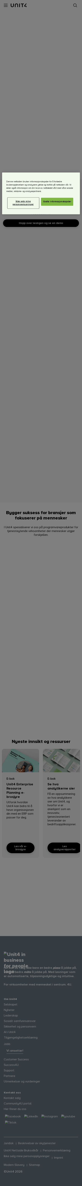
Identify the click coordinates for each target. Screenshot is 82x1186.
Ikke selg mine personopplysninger (23, 203)
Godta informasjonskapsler (57, 202)
